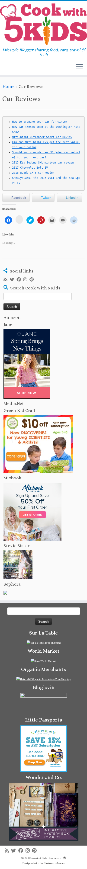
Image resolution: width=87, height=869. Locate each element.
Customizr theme (54, 863)
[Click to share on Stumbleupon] (19, 219)
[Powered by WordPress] (64, 857)
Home (8, 86)
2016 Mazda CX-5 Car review (33, 172)
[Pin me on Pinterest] (32, 279)
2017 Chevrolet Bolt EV (30, 167)
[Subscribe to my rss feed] (6, 279)
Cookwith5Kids (38, 857)
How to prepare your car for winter (39, 121)
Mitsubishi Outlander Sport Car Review (42, 137)
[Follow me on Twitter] (13, 279)
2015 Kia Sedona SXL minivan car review (43, 162)
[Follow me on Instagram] (26, 279)
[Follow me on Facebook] (19, 279)
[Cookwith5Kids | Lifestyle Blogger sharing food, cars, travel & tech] (43, 24)
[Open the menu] (79, 66)
